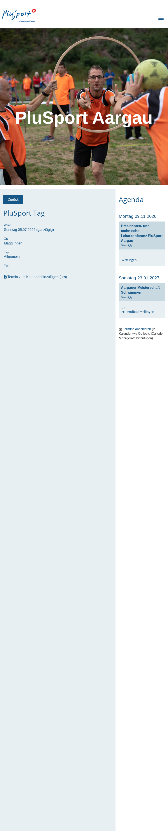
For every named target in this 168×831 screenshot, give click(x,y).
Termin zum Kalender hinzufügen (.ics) (37, 277)
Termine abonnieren (137, 329)
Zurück (13, 199)
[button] (142, 244)
